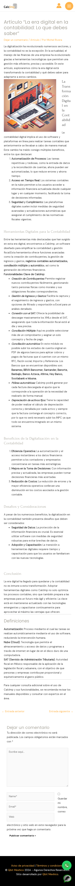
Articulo (35, 40)
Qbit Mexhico (16, 870)
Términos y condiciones (50, 865)
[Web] (30, 817)
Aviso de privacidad (22, 865)
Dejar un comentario (16, 40)
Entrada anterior (13, 711)
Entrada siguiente (61, 711)
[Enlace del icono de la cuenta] (59, 5)
